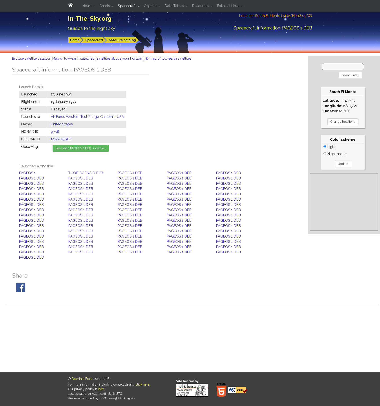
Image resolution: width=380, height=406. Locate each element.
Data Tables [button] (174, 6)
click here (142, 384)
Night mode (336, 154)
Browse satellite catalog (31, 58)
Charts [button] (105, 6)
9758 (55, 132)
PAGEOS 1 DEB (129, 173)
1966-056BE (61, 139)
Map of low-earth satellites (73, 58)
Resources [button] (201, 6)
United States (62, 124)
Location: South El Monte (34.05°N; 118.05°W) (275, 16)
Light (331, 147)
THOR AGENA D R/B (85, 173)
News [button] (87, 6)
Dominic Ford (82, 379)
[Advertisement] (344, 202)
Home (75, 40)
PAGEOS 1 (27, 173)
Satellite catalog (122, 40)
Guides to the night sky (91, 28)
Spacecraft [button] (127, 6)
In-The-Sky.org (90, 18)
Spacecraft (94, 40)
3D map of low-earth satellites (167, 58)
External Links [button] (228, 6)
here (101, 389)
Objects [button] (150, 6)
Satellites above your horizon (119, 58)
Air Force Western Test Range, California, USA (87, 117)
